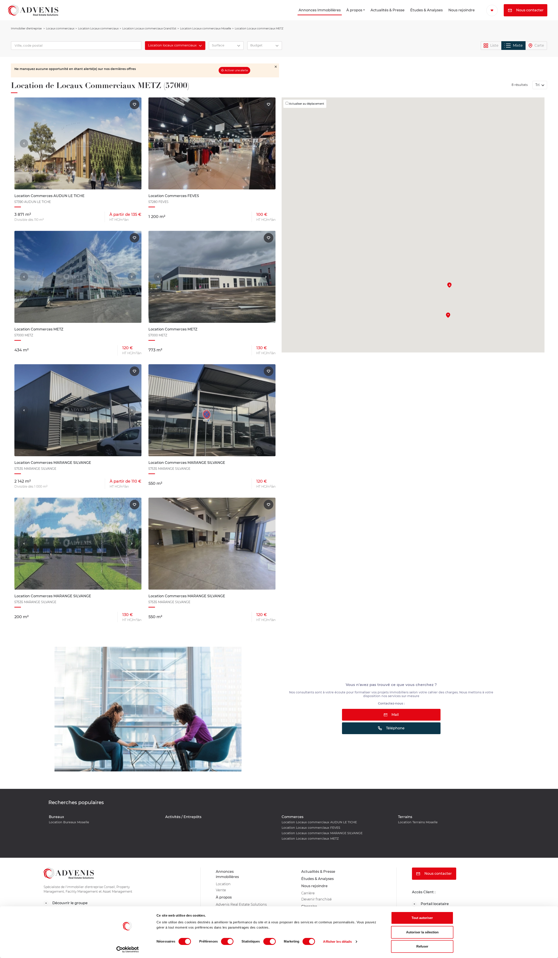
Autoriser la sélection (422, 932)
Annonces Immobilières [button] (320, 10)
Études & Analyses (426, 10)
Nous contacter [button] (529, 10)
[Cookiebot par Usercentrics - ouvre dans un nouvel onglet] (128, 949)
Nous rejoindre (461, 10)
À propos (354, 10)
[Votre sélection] (492, 10)
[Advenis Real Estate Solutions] (33, 10)
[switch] (227, 941)
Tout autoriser (422, 918)
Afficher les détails (337, 941)
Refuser (422, 946)
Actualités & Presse (388, 10)
